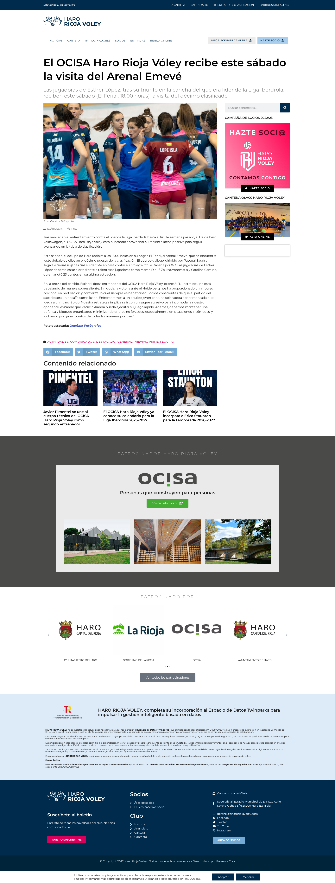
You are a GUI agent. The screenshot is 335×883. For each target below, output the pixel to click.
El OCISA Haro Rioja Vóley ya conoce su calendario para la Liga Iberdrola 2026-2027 (128, 416)
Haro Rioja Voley (135, 861)
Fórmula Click (225, 861)
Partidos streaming (274, 4)
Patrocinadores (98, 40)
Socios (120, 40)
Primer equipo (161, 341)
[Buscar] (285, 107)
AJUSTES (194, 878)
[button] (58, 352)
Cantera (73, 40)
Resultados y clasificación (234, 4)
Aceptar (223, 877)
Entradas (137, 40)
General (124, 341)
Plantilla (178, 4)
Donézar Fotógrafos (85, 325)
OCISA (138, 660)
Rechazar (248, 877)
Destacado (106, 341)
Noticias (56, 40)
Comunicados (82, 341)
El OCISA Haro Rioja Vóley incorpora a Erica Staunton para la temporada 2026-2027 (189, 416)
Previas (140, 341)
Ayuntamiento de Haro (196, 660)
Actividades (57, 341)
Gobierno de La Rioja (80, 660)
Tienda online (161, 40)
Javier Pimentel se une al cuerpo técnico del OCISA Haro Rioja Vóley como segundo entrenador (66, 418)
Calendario (199, 4)
